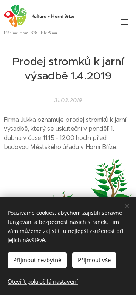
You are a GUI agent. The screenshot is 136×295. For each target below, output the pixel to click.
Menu (124, 21)
